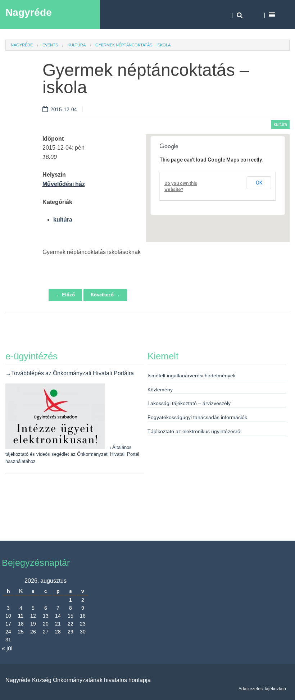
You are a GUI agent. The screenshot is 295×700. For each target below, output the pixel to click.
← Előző (65, 294)
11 (20, 616)
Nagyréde (28, 12)
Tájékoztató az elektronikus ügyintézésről (194, 431)
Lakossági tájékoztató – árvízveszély (189, 403)
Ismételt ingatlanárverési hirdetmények (192, 375)
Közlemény (160, 389)
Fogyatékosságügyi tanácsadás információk (197, 417)
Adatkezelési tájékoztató (262, 688)
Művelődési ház (63, 184)
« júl (7, 648)
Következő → (105, 294)
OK (259, 183)
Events (50, 45)
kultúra (77, 45)
